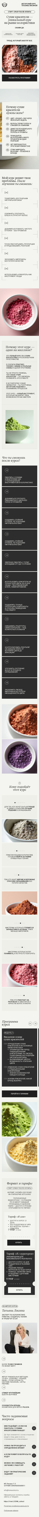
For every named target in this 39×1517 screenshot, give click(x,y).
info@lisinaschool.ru (11, 1490)
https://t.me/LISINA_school (14, 1501)
